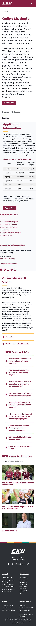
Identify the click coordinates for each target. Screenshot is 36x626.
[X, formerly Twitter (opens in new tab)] (12, 564)
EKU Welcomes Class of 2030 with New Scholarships (18, 483)
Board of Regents (7, 577)
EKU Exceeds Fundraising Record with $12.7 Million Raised (17, 507)
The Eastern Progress (8, 610)
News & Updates (7, 605)
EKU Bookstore (24, 580)
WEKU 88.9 (23, 605)
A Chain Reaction (9, 531)
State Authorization (8, 589)
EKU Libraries (23, 577)
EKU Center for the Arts (26, 608)
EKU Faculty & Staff (7, 587)
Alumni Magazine (7, 608)
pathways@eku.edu (7, 259)
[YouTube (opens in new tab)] (24, 564)
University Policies (7, 584)
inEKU (21, 593)
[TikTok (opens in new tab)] (27, 564)
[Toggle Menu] (31, 3)
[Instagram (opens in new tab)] (16, 564)
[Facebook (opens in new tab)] (8, 564)
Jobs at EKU (23, 591)
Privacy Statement (18, 623)
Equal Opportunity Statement (21, 621)
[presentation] (18, 472)
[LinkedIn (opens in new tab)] (20, 564)
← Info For (5, 11)
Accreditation (6, 591)
